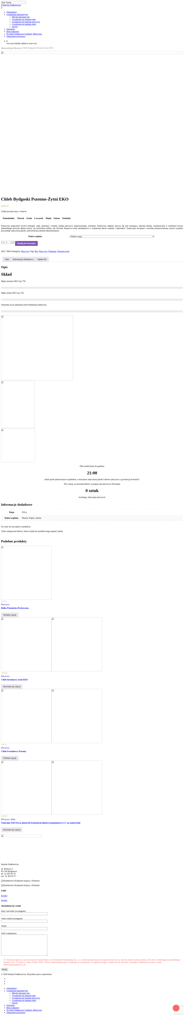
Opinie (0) (41, 259)
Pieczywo (18, 48)
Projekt (4, 900)
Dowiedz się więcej (11, 686)
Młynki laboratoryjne (21, 993)
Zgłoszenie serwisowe (15, 1012)
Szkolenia (10, 1005)
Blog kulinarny (12, 1008)
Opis (7, 259)
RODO (4, 896)
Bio (36, 251)
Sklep (13, 819)
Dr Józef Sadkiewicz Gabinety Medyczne (24, 1010)
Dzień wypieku (35, 236)
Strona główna (7, 48)
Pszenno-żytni (63, 251)
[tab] (7, 259)
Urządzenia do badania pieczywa (26, 998)
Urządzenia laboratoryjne (17, 991)
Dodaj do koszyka (26, 243)
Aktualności (11, 988)
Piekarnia (52, 251)
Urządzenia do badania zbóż (24, 1000)
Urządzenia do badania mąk (24, 995)
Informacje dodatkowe (23, 259)
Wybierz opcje (9, 615)
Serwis (15, 1003)
